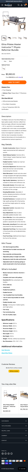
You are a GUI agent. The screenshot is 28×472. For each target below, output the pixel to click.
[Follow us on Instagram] (8, 454)
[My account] (21, 5)
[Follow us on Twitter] (6, 454)
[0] (25, 5)
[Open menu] (2, 5)
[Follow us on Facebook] (3, 454)
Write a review (14, 371)
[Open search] (18, 5)
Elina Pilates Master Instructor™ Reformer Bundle (9, 406)
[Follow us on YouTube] (11, 454)
